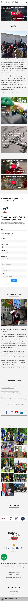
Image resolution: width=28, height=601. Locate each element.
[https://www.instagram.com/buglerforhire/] (15, 587)
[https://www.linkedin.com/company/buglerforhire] (19, 587)
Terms (14, 594)
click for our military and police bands (13, 398)
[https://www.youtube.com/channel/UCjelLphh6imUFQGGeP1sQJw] (12, 587)
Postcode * (3, 268)
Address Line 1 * (4, 250)
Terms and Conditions (17, 577)
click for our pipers (7, 387)
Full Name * (3, 238)
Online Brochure (16, 572)
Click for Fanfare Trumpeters (10, 392)
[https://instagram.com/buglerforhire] (11, 412)
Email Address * (4, 273)
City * (2, 262)
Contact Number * (4, 244)
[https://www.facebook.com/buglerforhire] (6, 412)
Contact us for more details (10, 92)
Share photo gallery (15, 497)
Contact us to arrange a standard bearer (13, 367)
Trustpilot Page (16, 574)
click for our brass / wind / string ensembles (14, 405)
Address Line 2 (4, 256)
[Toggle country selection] (3, 247)
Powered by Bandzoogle (14, 591)
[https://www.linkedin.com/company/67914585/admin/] (21, 412)
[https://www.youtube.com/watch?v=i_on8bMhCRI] (16, 412)
